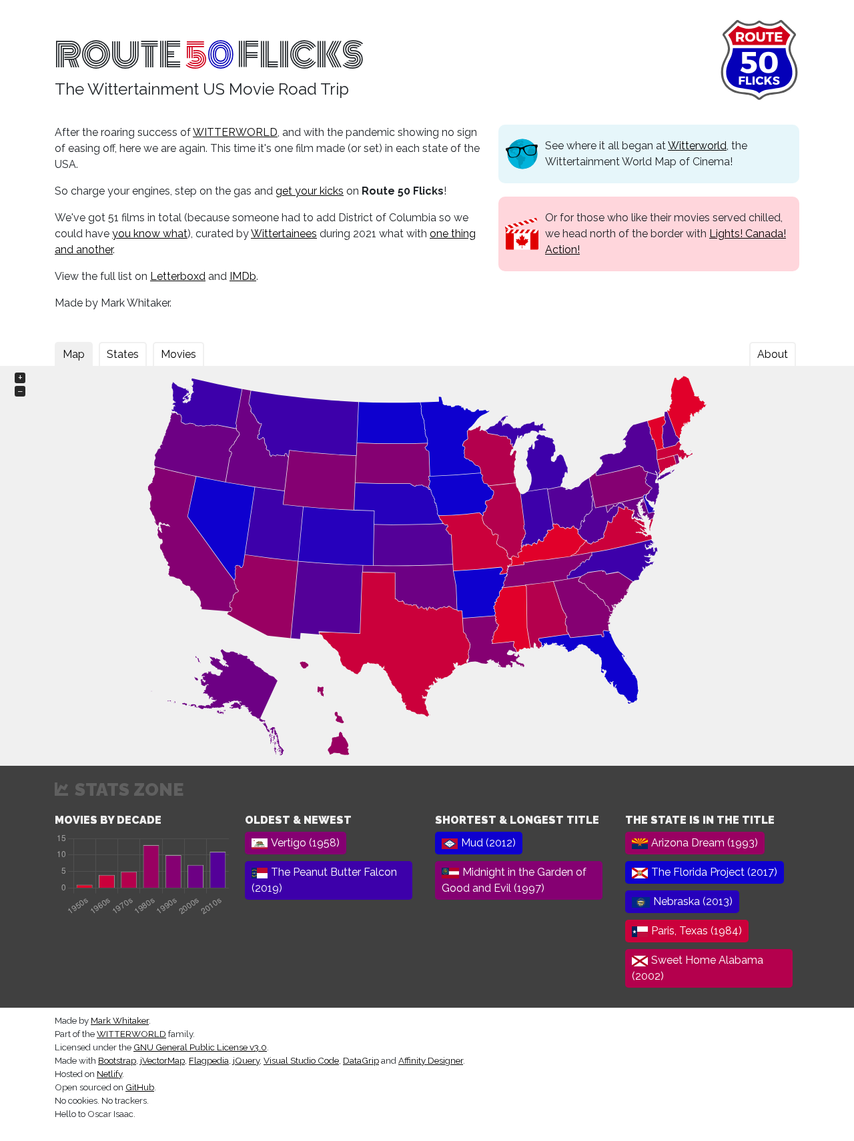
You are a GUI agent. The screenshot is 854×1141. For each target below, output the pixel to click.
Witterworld (697, 145)
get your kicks (310, 191)
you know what (149, 233)
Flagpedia (209, 1060)
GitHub (139, 1087)
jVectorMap (162, 1060)
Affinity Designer (430, 1060)
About (772, 354)
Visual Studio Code (301, 1060)
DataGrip (361, 1060)
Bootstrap (117, 1060)
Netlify (109, 1073)
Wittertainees (284, 233)
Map (74, 354)
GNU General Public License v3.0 (200, 1047)
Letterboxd (177, 276)
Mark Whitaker (120, 1020)
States (123, 354)
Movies (178, 354)
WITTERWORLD (235, 132)
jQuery (246, 1060)
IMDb (243, 276)
